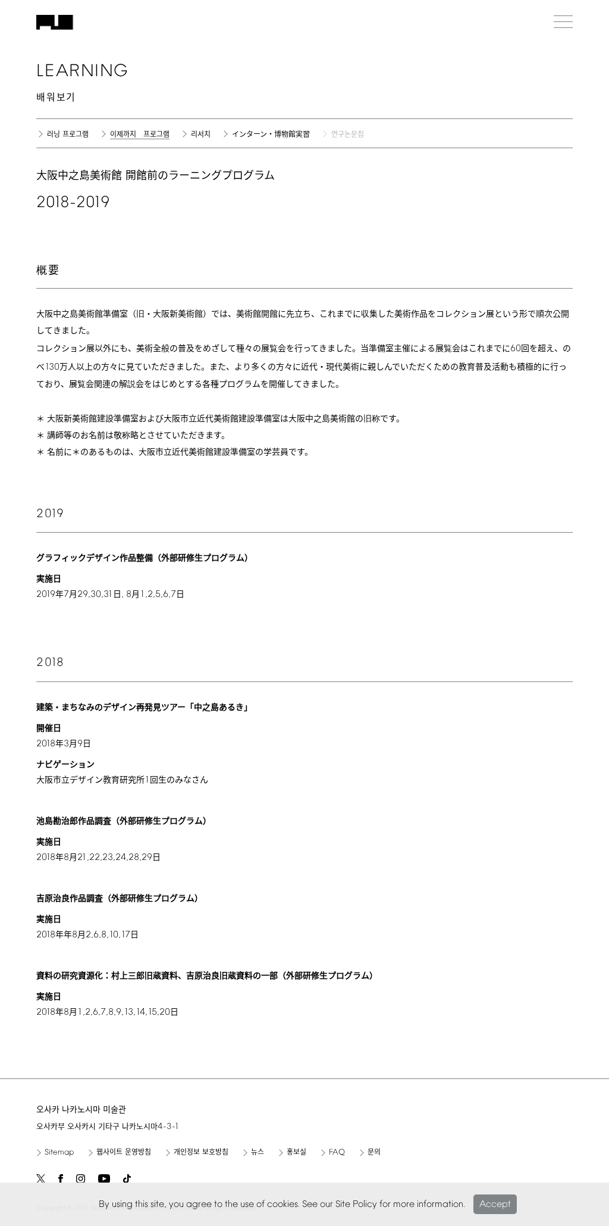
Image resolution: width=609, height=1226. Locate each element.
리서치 (201, 135)
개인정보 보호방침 (201, 1153)
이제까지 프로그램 (139, 135)
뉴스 (257, 1153)
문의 (374, 1153)
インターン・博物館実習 (271, 135)
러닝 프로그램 (68, 135)
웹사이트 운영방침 (123, 1153)
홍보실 (296, 1153)
